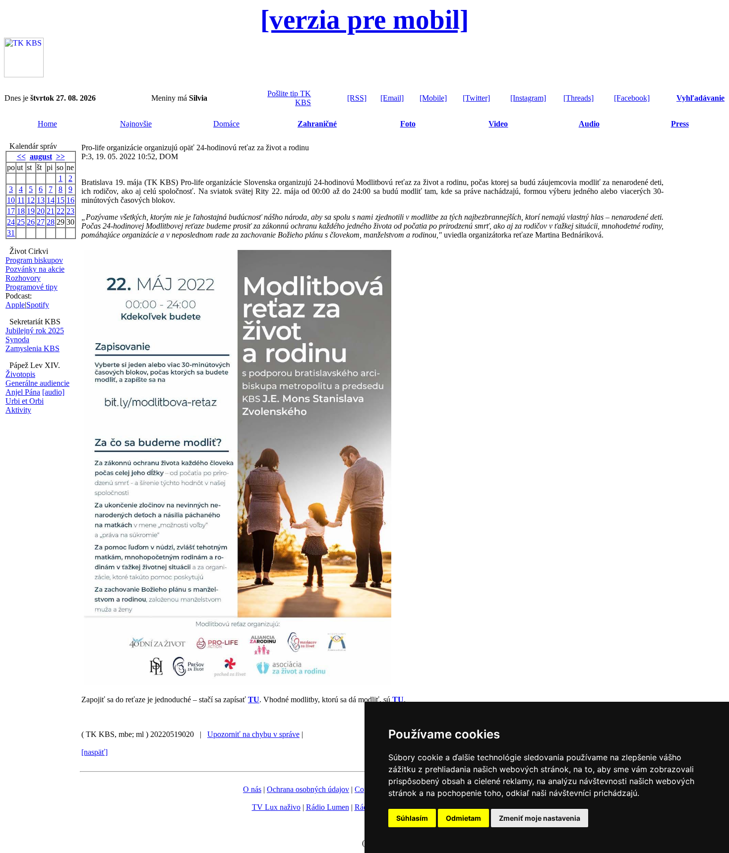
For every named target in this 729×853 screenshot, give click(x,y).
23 (70, 211)
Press (680, 124)
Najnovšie (136, 124)
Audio (589, 124)
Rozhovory (23, 278)
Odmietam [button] (463, 818)
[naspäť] (94, 752)
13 (41, 200)
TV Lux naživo (276, 807)
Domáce (226, 124)
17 (11, 211)
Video (498, 124)
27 (41, 222)
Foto (408, 124)
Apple (15, 305)
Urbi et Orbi (24, 401)
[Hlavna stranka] (24, 74)
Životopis (20, 374)
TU (253, 699)
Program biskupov (34, 260)
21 (51, 211)
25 (21, 222)
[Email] (392, 98)
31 (11, 233)
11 (21, 200)
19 (31, 211)
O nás (252, 789)
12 (31, 200)
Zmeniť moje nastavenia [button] (539, 818)
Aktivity (18, 410)
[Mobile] (433, 98)
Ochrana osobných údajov (308, 789)
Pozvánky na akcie (34, 269)
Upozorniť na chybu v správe (253, 734)
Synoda (17, 339)
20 (41, 211)
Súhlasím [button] (412, 818)
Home (47, 124)
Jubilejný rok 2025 (34, 330)
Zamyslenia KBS (32, 348)
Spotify (37, 305)
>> (60, 156)
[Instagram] (528, 98)
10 (11, 200)
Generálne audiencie (37, 383)
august (41, 156)
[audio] (53, 392)
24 (11, 222)
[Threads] (578, 98)
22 (60, 211)
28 (51, 222)
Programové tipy (31, 287)
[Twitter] (476, 98)
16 (70, 200)
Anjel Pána (22, 392)
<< (21, 156)
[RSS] (356, 98)
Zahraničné (317, 124)
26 (31, 222)
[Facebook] (632, 98)
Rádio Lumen (327, 807)
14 (51, 200)
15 (60, 200)
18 (21, 211)
